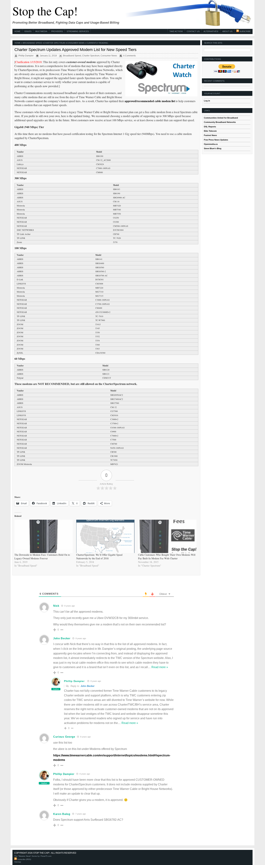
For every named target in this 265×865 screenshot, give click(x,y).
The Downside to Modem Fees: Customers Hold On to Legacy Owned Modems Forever (42, 556)
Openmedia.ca (211, 144)
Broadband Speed (32, 43)
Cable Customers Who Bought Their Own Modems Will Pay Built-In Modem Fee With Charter (166, 556)
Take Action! (176, 31)
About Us (227, 31)
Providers (57, 31)
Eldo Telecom (210, 131)
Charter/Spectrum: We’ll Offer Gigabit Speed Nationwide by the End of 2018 (99, 556)
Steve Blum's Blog (212, 148)
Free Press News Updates (216, 140)
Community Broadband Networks (220, 122)
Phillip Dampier (74, 681)
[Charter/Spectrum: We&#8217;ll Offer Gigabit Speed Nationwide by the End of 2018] (105, 536)
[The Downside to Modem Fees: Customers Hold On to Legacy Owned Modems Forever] (43, 536)
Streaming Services (78, 31)
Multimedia (41, 31)
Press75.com (46, 856)
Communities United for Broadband (221, 118)
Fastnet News (210, 135)
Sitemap (17, 862)
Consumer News (75, 43)
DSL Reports (210, 127)
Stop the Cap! (45, 11)
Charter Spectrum (54, 43)
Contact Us (193, 31)
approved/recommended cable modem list (150, 101)
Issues (27, 31)
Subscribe (245, 31)
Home (17, 31)
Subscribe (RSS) (24, 859)
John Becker (87, 686)
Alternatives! (211, 31)
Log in (207, 101)
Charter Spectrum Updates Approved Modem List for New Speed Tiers (75, 49)
